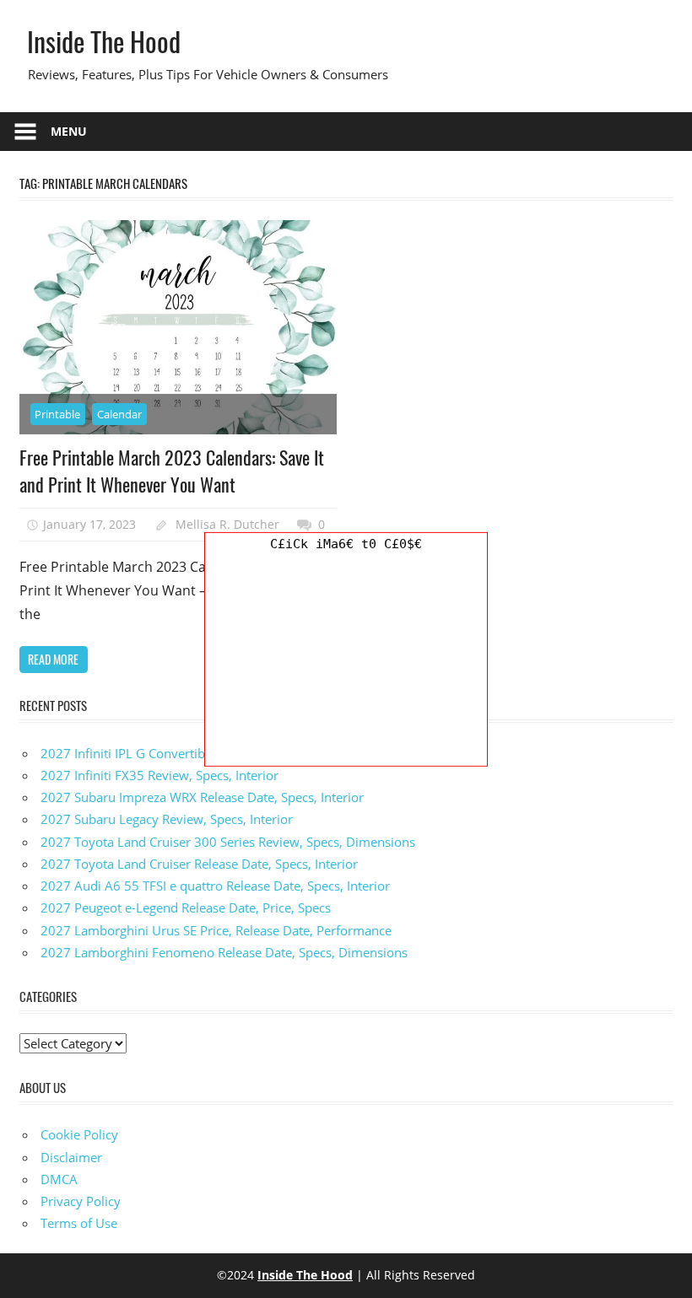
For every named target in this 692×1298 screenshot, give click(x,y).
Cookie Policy (79, 1134)
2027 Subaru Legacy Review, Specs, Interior (167, 819)
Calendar (119, 414)
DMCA (59, 1179)
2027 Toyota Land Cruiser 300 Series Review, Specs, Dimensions (228, 841)
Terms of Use (79, 1223)
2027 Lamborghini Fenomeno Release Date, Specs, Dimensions (224, 952)
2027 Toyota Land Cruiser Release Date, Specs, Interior (199, 863)
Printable (57, 414)
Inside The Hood (104, 41)
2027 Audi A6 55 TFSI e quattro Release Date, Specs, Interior (215, 885)
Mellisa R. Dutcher (227, 524)
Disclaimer (71, 1157)
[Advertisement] (346, 660)
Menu (69, 131)
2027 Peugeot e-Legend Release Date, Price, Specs (186, 907)
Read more (53, 659)
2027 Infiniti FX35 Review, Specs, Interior (159, 775)
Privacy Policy (81, 1201)
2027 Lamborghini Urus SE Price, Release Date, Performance (216, 930)
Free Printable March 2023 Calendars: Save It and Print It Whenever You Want (171, 471)
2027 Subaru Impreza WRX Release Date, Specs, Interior (202, 797)
